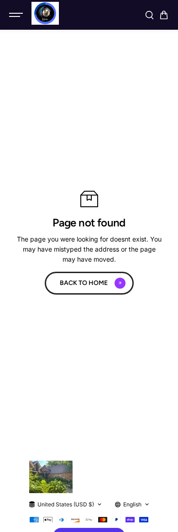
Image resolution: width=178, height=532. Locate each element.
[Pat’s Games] (45, 13)
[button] (164, 15)
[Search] (149, 15)
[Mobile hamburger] (17, 15)
